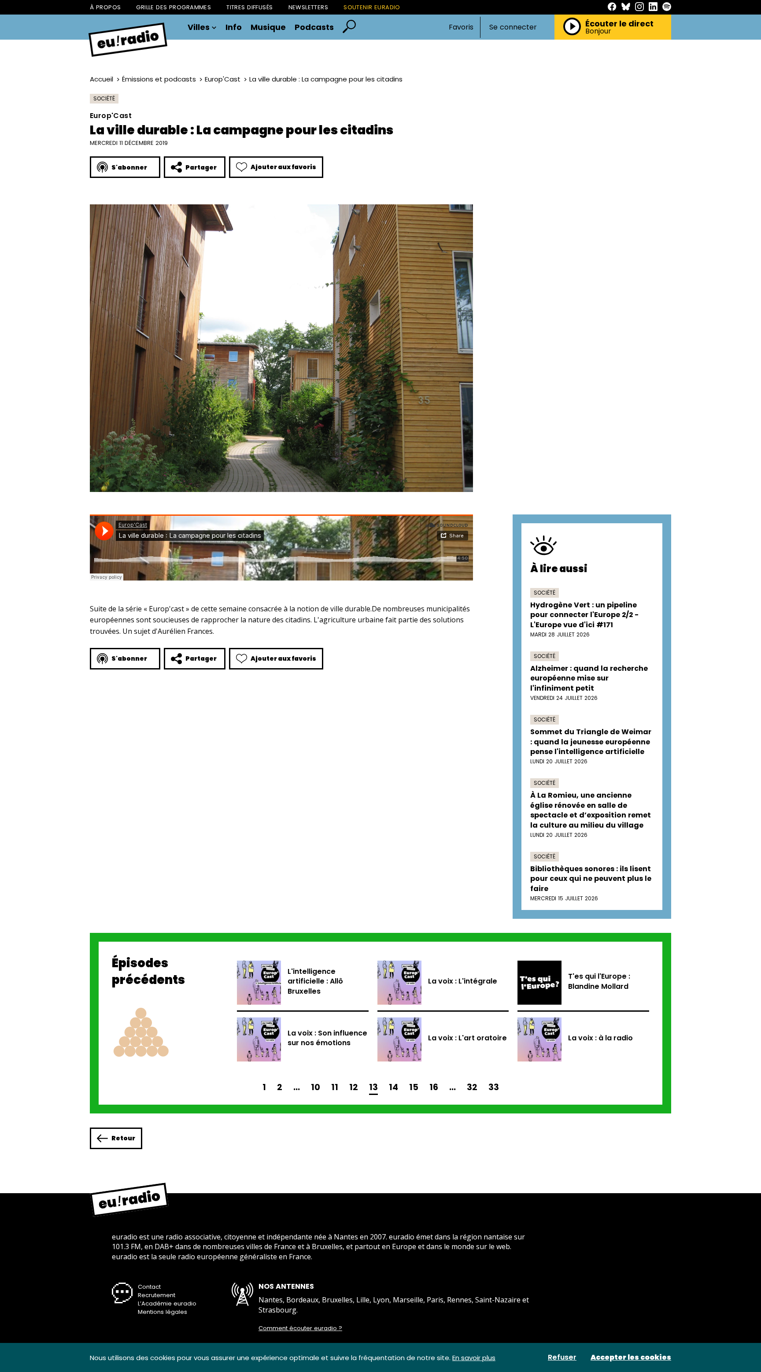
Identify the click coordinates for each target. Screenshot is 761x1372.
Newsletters (308, 7)
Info (233, 27)
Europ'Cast (222, 79)
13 (373, 1087)
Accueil (101, 79)
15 (413, 1087)
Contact (149, 1287)
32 (472, 1087)
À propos (105, 7)
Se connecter (513, 27)
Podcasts (314, 27)
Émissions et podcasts (159, 79)
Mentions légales (162, 1312)
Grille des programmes (173, 7)
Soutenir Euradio (372, 7)
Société (104, 98)
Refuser (562, 1357)
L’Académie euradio (167, 1303)
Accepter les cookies (631, 1357)
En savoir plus (473, 1357)
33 (493, 1087)
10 (315, 1087)
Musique (268, 27)
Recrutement (156, 1295)
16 (433, 1087)
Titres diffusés (249, 7)
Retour (123, 1138)
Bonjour (598, 31)
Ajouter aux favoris (283, 167)
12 (353, 1087)
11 (334, 1087)
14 (393, 1087)
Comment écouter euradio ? (300, 1328)
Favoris (461, 27)
